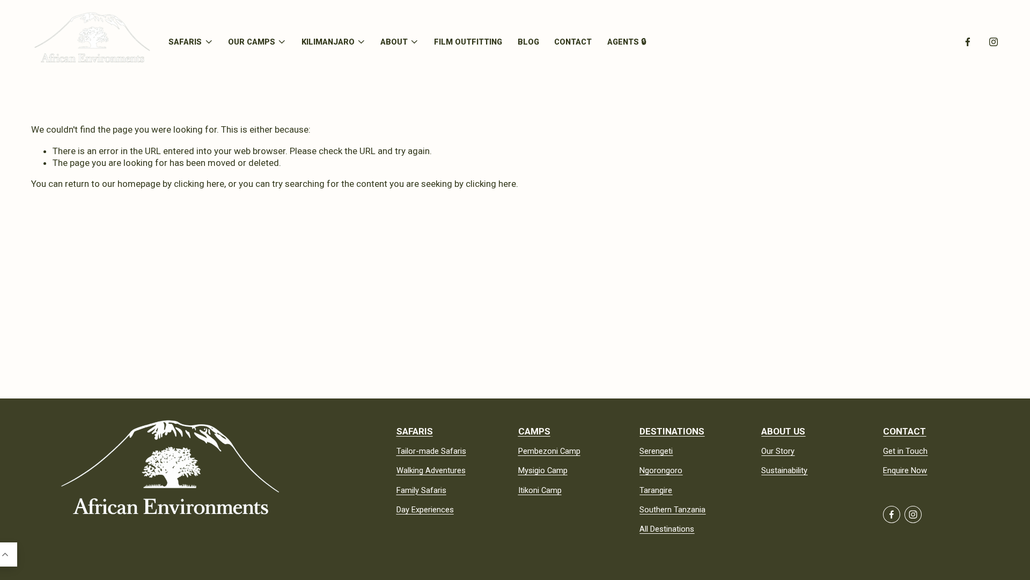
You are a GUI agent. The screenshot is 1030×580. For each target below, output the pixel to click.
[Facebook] (967, 42)
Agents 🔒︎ (626, 41)
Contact (573, 41)
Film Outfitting (468, 41)
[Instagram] (993, 42)
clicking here (199, 183)
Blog (528, 41)
